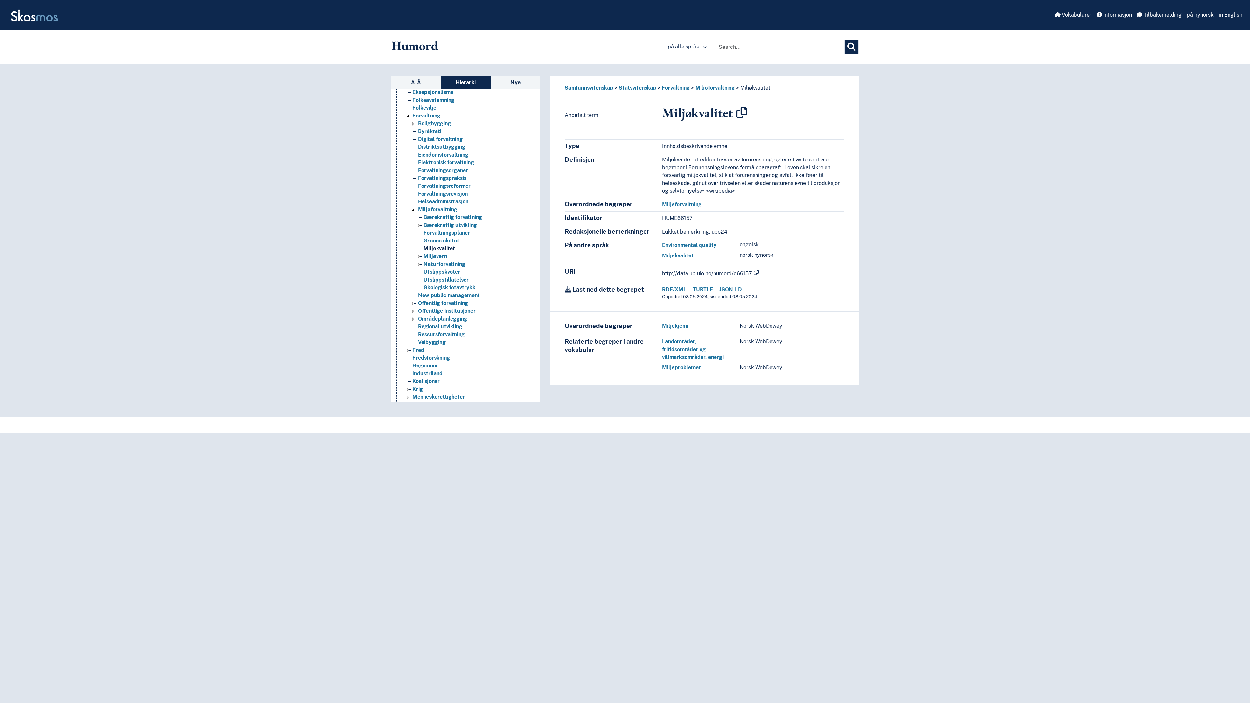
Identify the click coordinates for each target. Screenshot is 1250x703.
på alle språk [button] (684, 47)
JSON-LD (730, 289)
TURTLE (703, 289)
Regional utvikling (440, 327)
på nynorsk (1200, 15)
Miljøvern (435, 256)
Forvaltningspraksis (442, 178)
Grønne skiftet (441, 241)
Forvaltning (426, 116)
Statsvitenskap (637, 88)
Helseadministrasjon (443, 202)
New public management (449, 295)
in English (1230, 15)
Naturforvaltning (444, 264)
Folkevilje (424, 108)
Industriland (427, 373)
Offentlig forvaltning (443, 303)
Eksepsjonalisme (432, 92)
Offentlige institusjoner (447, 311)
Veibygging (432, 342)
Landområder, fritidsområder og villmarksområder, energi (693, 349)
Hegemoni (424, 366)
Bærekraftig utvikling (450, 225)
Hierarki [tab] (466, 82)
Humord (414, 45)
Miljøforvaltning (437, 209)
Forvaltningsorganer (443, 170)
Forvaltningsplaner (447, 233)
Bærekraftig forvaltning (453, 217)
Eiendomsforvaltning (443, 155)
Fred (418, 350)
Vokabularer (1076, 15)
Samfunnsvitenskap (589, 88)
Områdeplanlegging (442, 319)
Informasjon (1117, 15)
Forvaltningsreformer (444, 186)
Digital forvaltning (440, 139)
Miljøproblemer (681, 368)
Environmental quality (689, 245)
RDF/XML (674, 289)
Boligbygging (434, 123)
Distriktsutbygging (441, 147)
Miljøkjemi (675, 326)
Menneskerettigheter (438, 397)
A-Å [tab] (416, 82)
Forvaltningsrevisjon (443, 194)
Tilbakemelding (1162, 15)
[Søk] (851, 47)
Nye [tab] (515, 82)
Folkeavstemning (433, 100)
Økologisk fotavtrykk (449, 287)
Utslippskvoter (442, 272)
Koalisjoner (426, 381)
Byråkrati (429, 131)
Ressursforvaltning (441, 334)
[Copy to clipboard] (742, 112)
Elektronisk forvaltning (446, 162)
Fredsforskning (431, 358)
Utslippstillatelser (446, 280)
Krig (417, 389)
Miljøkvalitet (439, 248)
